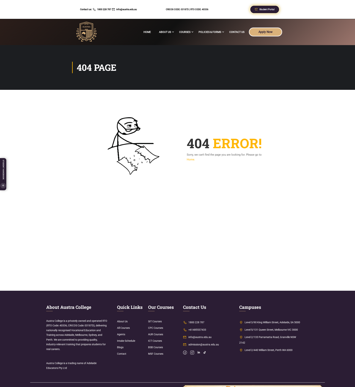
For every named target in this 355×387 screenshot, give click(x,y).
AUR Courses (155, 334)
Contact (121, 353)
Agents (121, 334)
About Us (165, 31)
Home (147, 31)
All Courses (123, 327)
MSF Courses (155, 353)
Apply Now (265, 32)
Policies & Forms (210, 31)
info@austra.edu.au (126, 9)
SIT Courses (155, 321)
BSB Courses (155, 347)
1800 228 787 (104, 9)
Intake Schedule (126, 340)
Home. (191, 159)
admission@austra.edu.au (203, 344)
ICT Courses (155, 340)
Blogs (120, 347)
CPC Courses (155, 327)
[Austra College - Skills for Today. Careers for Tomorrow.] (86, 32)
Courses (184, 31)
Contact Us (236, 31)
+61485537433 (197, 329)
